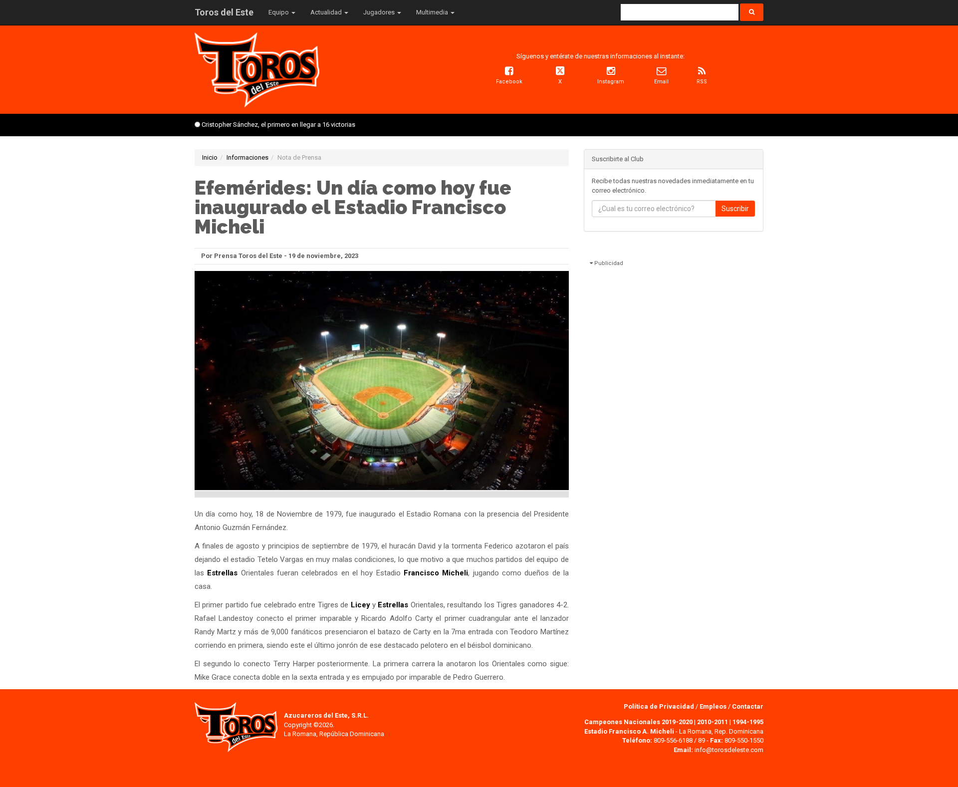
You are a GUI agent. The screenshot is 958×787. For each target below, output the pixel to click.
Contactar (747, 706)
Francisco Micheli (436, 572)
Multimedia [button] (433, 12)
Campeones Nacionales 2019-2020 (638, 722)
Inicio (210, 157)
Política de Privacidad (660, 706)
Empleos (713, 706)
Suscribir (735, 209)
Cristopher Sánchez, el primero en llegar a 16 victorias (278, 124)
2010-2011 (712, 722)
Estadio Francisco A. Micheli (629, 731)
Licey (360, 604)
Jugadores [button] (379, 12)
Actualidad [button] (326, 12)
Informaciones (247, 157)
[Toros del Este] (257, 69)
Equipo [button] (279, 12)
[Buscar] (751, 12)
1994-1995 (747, 722)
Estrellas (222, 572)
